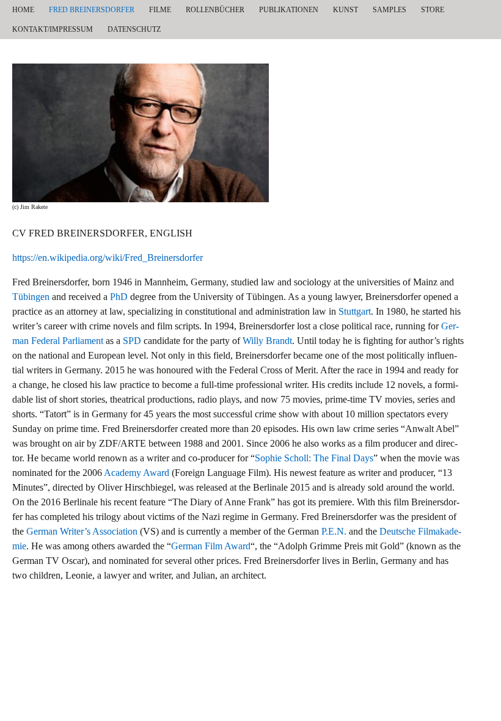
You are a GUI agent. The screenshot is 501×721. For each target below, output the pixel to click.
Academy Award (136, 472)
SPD (132, 340)
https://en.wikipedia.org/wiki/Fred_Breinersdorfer (107, 257)
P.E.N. (333, 531)
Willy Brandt (267, 340)
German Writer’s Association (81, 531)
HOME (23, 9)
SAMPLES (389, 9)
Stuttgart (354, 311)
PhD (119, 296)
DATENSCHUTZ (134, 29)
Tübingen (30, 296)
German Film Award (210, 546)
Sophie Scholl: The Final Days (314, 458)
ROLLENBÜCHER (215, 9)
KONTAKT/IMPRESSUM (52, 29)
